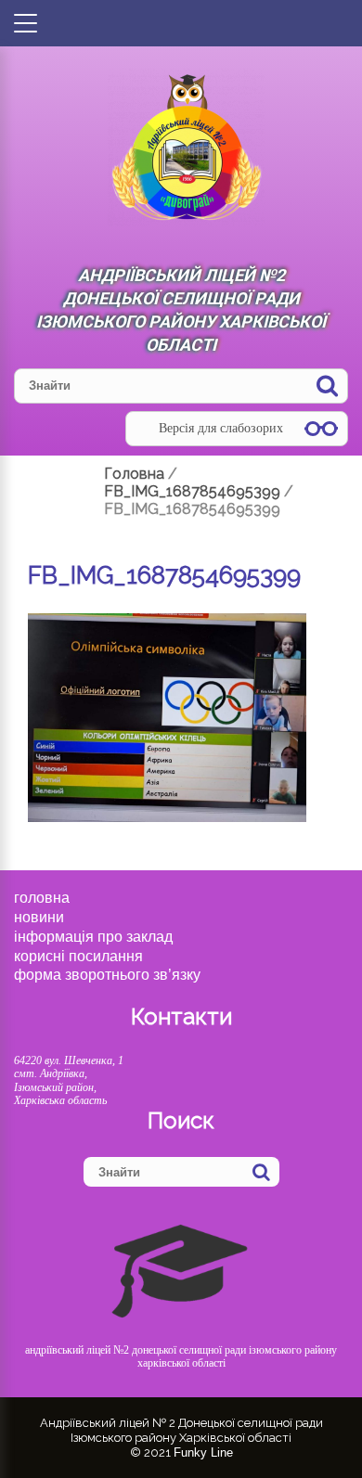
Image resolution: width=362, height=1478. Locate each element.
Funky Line (203, 1452)
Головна (42, 898)
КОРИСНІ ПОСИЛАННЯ (78, 956)
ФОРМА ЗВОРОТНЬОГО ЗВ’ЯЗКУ (107, 975)
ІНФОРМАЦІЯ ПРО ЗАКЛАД (93, 937)
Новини (39, 917)
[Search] (327, 385)
